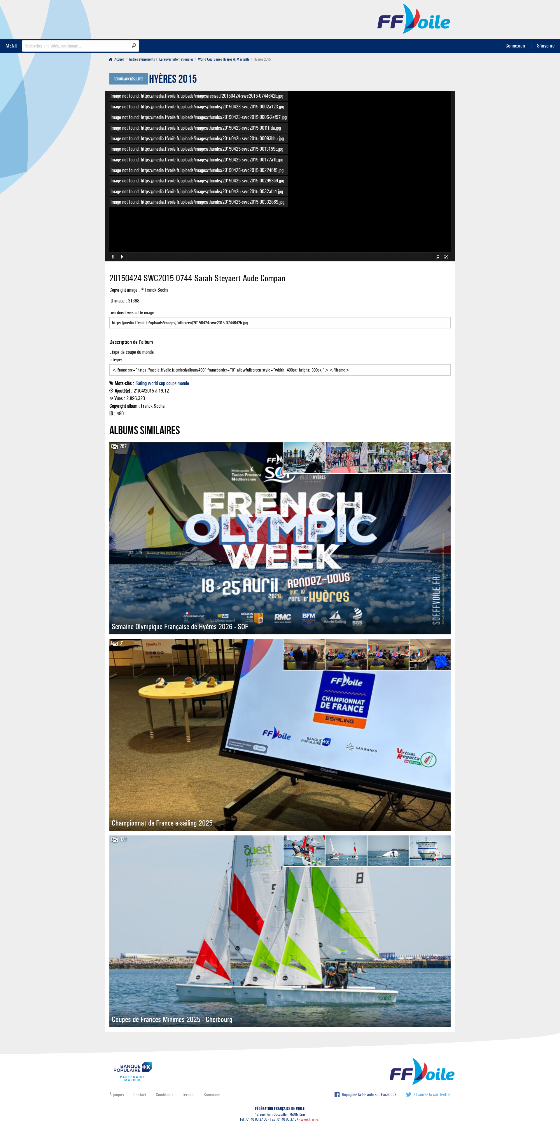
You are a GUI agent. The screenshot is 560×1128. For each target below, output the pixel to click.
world (153, 383)
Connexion (515, 45)
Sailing (141, 383)
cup (162, 383)
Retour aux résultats (128, 79)
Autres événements (142, 59)
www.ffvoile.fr (311, 1119)
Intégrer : (116, 359)
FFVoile (414, 18)
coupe (171, 383)
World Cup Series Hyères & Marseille (223, 59)
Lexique (188, 1094)
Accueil (118, 59)
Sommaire (212, 1094)
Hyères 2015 (173, 80)
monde (183, 383)
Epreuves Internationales (176, 59)
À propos (116, 1094)
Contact (139, 1094)
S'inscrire (545, 45)
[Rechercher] (134, 45)
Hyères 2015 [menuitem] (262, 59)
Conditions (164, 1094)
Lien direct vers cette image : (132, 312)
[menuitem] (118, 59)
